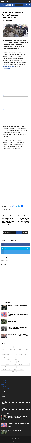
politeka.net (6, 69)
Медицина (12, 366)
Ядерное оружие (6, 364)
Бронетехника (21, 366)
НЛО (15, 369)
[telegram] (29, 1)
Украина (10, 347)
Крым (18, 352)
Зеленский (12, 361)
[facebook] (12, 438)
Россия (16, 347)
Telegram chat (5, 388)
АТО (8, 352)
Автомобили (5, 366)
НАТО (3, 359)
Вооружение (5, 357)
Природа (21, 369)
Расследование (19, 354)
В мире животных (16, 371)
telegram (16, 252)
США (3, 352)
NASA (10, 369)
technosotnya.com (8, 67)
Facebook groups (5, 383)
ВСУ (12, 354)
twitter (16, 248)
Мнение (13, 352)
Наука (8, 359)
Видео (22, 347)
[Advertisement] (15, 82)
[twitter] (15, 438)
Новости (4, 347)
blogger (25, 232)
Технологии (5, 361)
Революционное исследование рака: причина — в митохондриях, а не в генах (18, 314)
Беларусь (14, 359)
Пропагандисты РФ (14, 357)
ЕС (18, 361)
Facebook (3, 381)
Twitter (3, 384)
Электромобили (6, 371)
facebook (19, 232)
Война (3, 349)
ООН (20, 359)
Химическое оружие (17, 364)
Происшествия (5, 354)
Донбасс (19, 349)
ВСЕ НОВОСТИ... (5, 264)
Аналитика (26, 349)
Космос (26, 364)
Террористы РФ (11, 349)
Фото (26, 354)
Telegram (3, 386)
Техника (24, 357)
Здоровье (4, 369)
